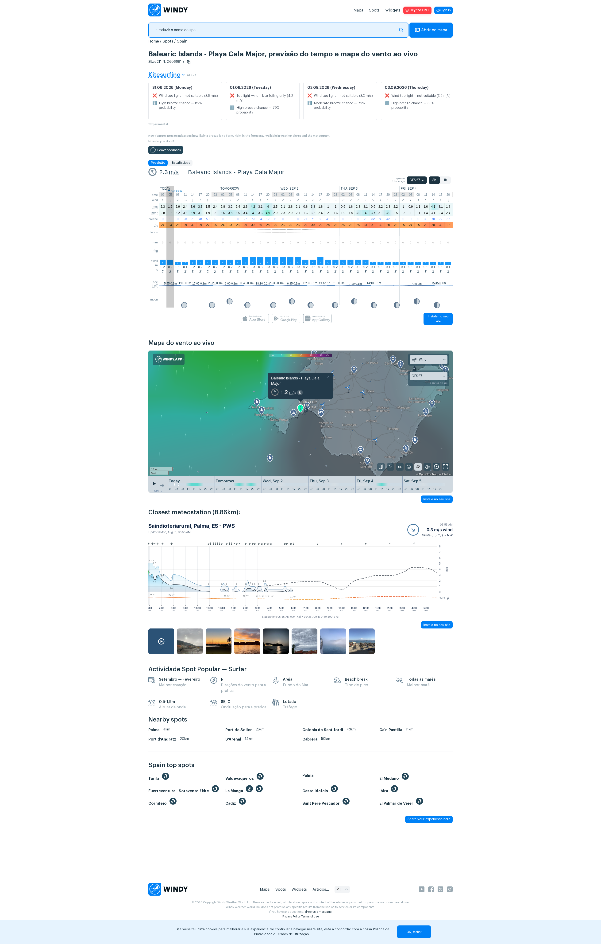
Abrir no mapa (434, 30)
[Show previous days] (162, 485)
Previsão (158, 162)
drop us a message (318, 911)
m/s (174, 172)
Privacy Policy (291, 916)
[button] (188, 62)
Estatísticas (181, 162)
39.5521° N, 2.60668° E (166, 61)
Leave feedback (169, 150)
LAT (155, 286)
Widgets (393, 10)
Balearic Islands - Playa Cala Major (236, 172)
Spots (374, 10)
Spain (182, 41)
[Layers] (381, 467)
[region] (300, 413)
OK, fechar (414, 932)
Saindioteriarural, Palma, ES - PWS (191, 526)
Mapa (358, 10)
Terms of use (310, 916)
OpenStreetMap (428, 474)
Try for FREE (420, 10)
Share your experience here (429, 819)
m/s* (154, 213)
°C (156, 225)
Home (153, 41)
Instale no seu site (438, 318)
